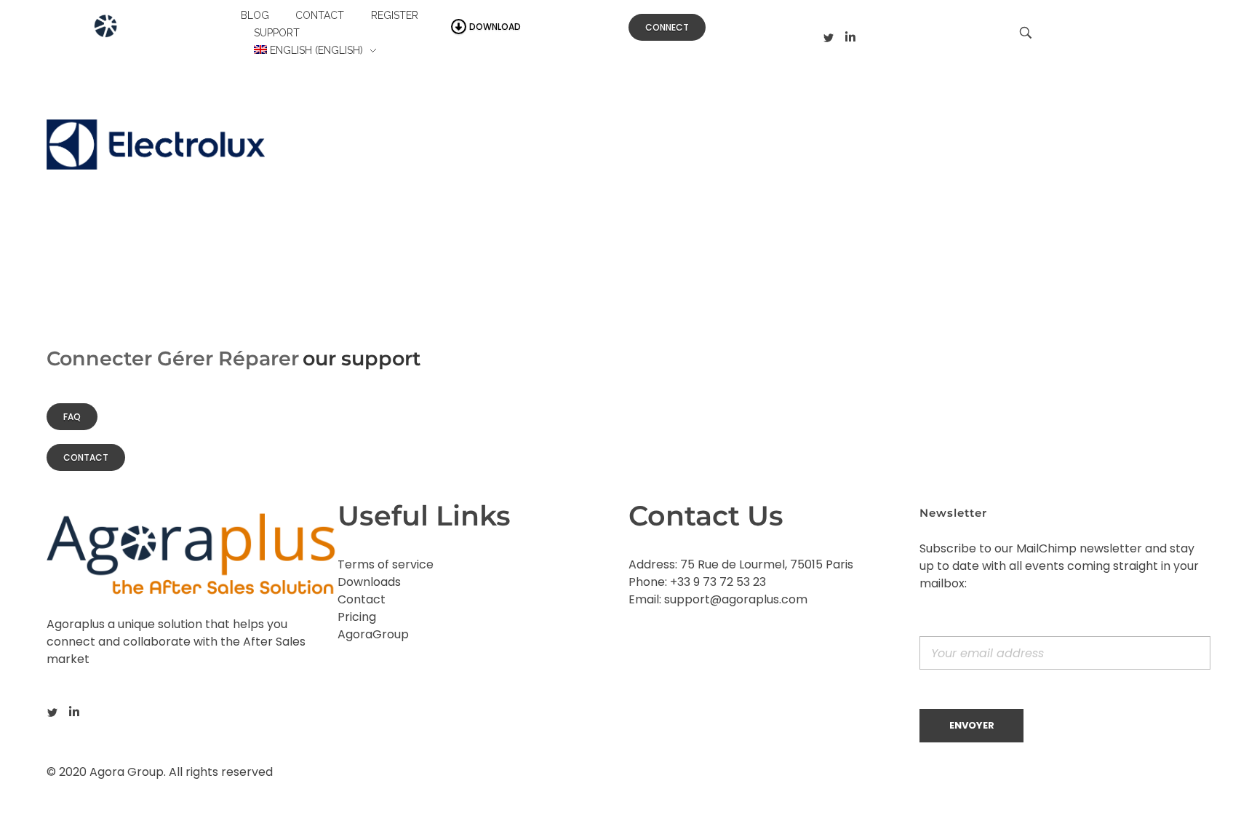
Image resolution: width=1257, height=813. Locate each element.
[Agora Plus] (140, 31)
